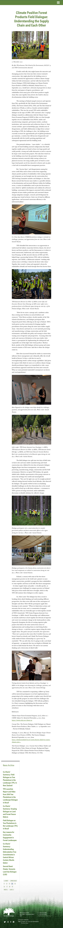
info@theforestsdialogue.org (44, 916)
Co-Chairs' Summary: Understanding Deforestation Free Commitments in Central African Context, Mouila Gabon (9, 853)
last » (12, 889)
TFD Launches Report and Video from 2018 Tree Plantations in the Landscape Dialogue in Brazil (10, 795)
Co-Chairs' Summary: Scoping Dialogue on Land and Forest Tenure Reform (10, 811)
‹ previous (13, 880)
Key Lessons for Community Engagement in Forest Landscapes (10, 836)
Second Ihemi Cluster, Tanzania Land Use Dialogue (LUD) (9, 870)
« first (6, 880)
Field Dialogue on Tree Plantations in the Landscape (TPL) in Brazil (10, 824)
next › (6, 889)
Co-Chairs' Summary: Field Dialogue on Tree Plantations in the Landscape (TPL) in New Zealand (10, 778)
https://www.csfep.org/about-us (22, 720)
